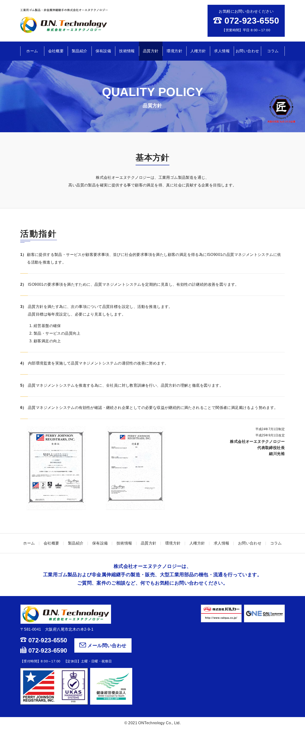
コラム (273, 51)
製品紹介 (79, 51)
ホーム (32, 51)
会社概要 (56, 51)
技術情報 (127, 51)
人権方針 (198, 51)
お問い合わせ (247, 51)
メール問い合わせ (106, 645)
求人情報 (222, 51)
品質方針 (151, 51)
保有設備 (103, 51)
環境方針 (174, 51)
